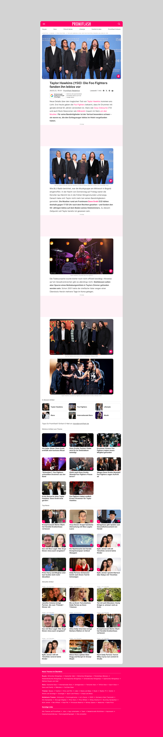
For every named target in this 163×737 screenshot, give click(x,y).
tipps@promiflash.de (81, 424)
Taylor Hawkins (94, 101)
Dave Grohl (93, 201)
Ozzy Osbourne (101, 108)
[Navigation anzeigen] (44, 24)
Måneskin (81, 111)
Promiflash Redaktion (71, 91)
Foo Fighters (79, 105)
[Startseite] (81, 24)
